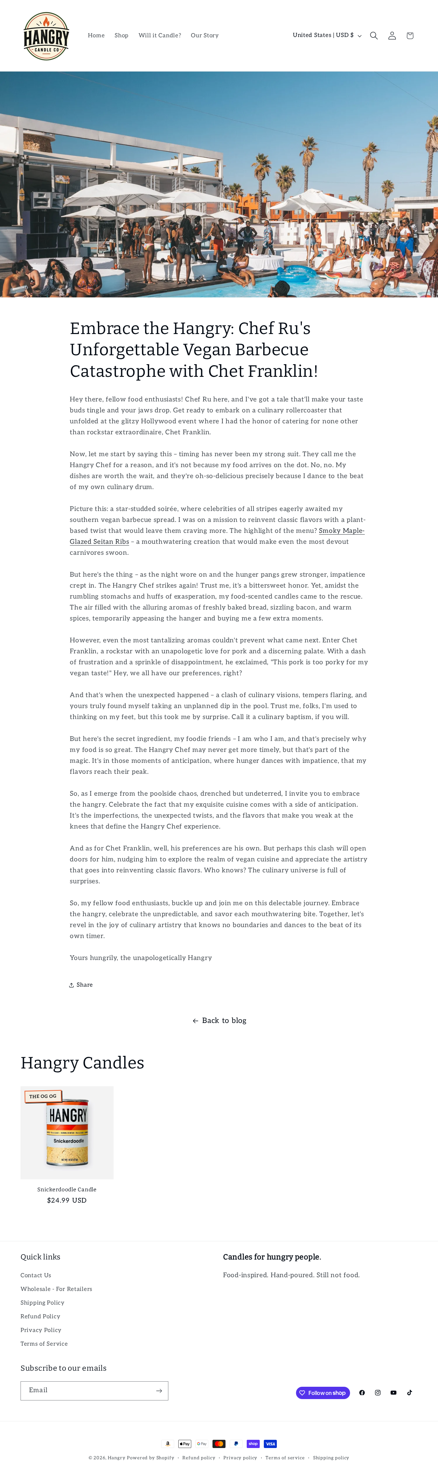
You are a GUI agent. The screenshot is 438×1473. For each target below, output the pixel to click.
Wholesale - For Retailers (56, 1289)
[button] (374, 36)
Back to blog (224, 1020)
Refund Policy (40, 1316)
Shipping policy (331, 1458)
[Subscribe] (159, 1390)
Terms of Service (44, 1344)
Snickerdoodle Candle (66, 1189)
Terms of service (285, 1458)
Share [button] (85, 985)
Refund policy (198, 1458)
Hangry (116, 1458)
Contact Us (36, 1275)
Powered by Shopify (150, 1458)
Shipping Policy (43, 1302)
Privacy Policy (41, 1330)
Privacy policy (240, 1458)
